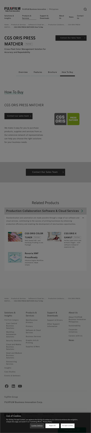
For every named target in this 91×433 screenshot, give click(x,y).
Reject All (52, 425)
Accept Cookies (67, 425)
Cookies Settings (37, 425)
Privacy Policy (47, 422)
